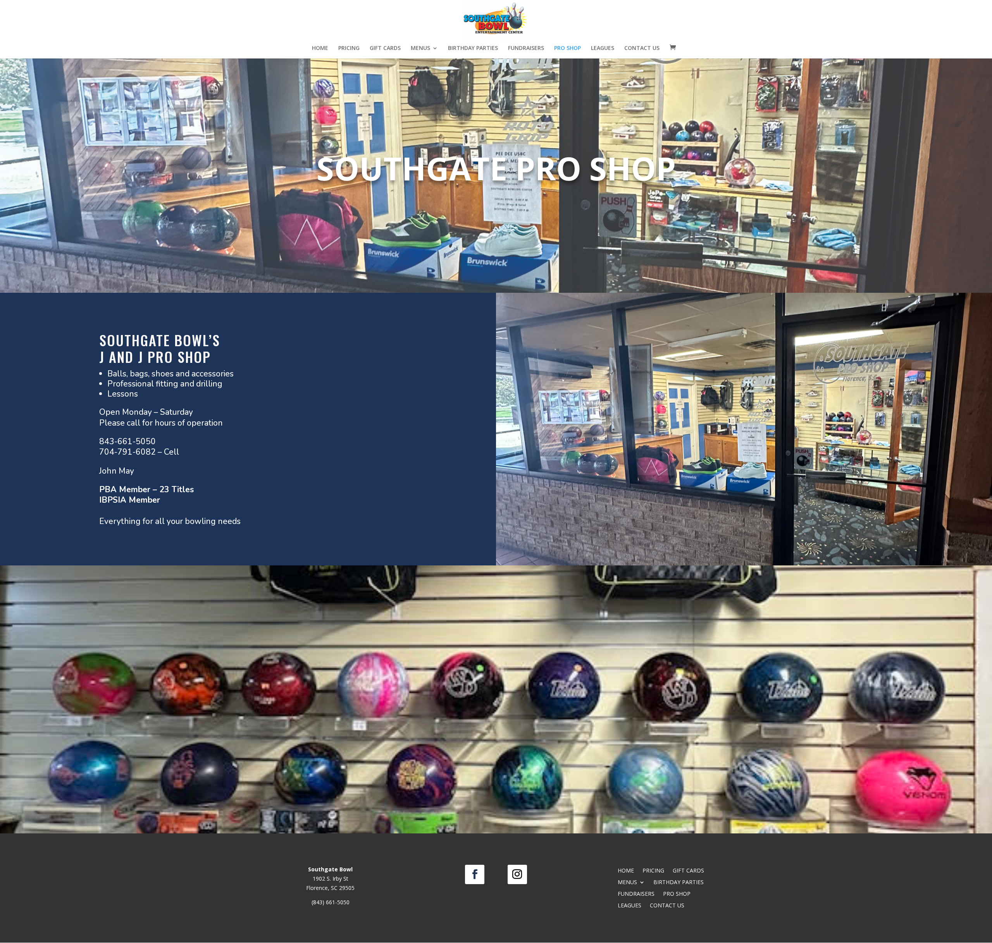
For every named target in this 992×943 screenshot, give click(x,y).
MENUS (420, 48)
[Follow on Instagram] (517, 874)
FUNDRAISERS (526, 48)
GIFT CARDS (385, 48)
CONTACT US (642, 48)
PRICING (349, 48)
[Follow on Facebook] (474, 874)
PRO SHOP (567, 48)
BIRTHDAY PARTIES (473, 48)
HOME (320, 48)
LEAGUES (602, 48)
